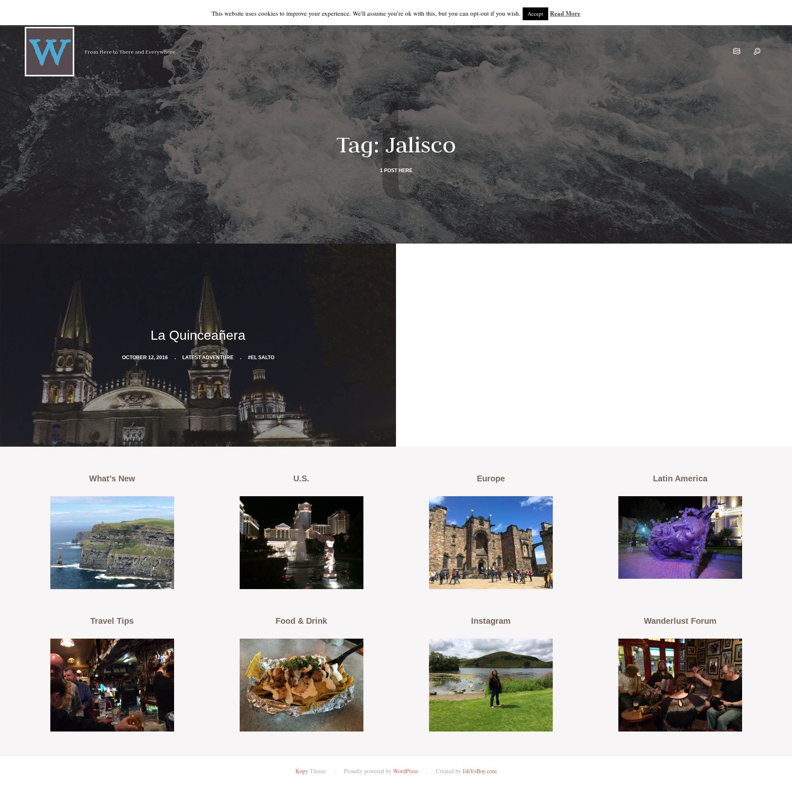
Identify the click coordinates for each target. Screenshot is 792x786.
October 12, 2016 (145, 357)
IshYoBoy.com (480, 771)
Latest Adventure (207, 357)
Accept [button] (535, 13)
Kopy (301, 771)
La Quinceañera (198, 335)
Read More (565, 13)
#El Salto (261, 357)
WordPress (405, 771)
